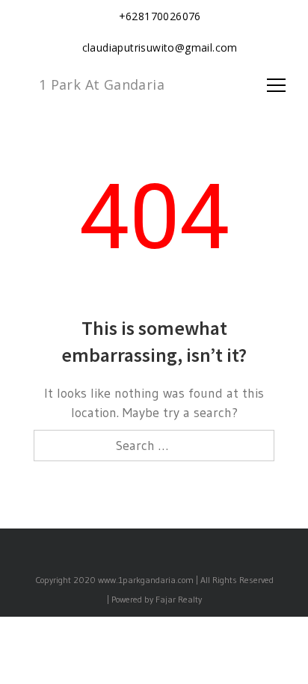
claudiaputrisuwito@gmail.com (160, 47)
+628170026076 (160, 16)
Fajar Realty (178, 599)
